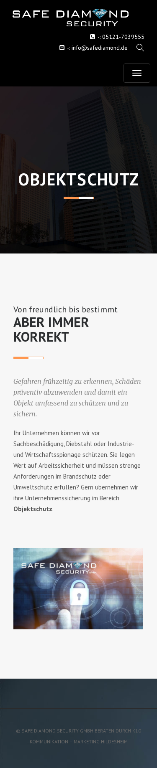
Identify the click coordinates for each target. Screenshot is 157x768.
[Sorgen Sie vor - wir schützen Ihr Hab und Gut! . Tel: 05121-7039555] (78, 17)
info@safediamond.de (100, 47)
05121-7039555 (123, 37)
